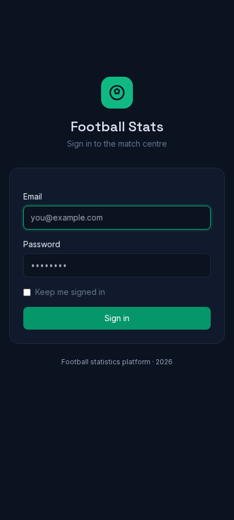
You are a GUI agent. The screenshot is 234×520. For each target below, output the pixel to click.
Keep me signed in (70, 292)
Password (41, 244)
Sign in (117, 318)
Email (32, 196)
